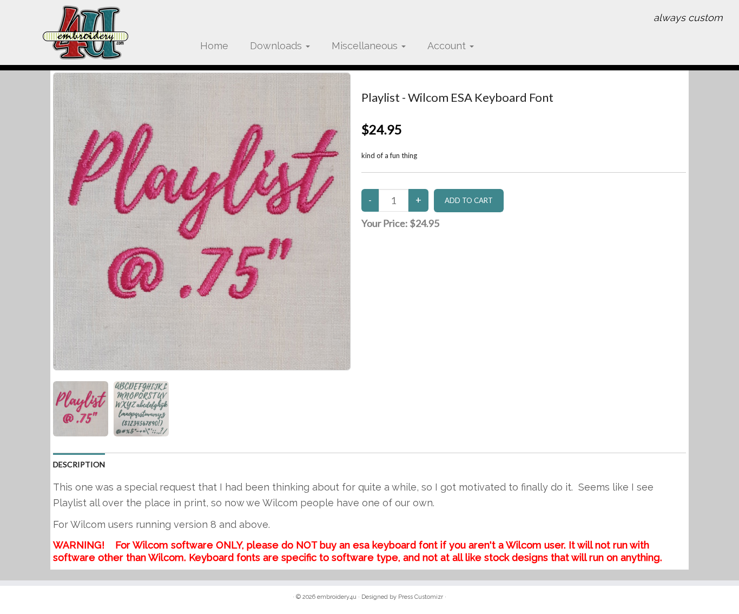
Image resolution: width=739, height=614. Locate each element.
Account (448, 45)
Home (214, 45)
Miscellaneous (366, 45)
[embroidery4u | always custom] (85, 32)
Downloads (277, 45)
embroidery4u (337, 596)
